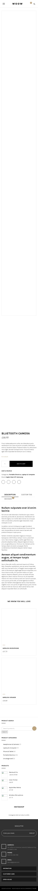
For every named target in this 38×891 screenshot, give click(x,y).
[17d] (11, 391)
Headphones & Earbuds (11, 744)
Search (4, 732)
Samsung (20, 477)
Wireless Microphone (11, 648)
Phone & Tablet (8, 751)
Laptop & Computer (28, 474)
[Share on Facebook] (3, 482)
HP (15, 477)
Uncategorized (8, 758)
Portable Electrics (15, 474)
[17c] (11, 370)
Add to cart (21, 464)
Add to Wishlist (7, 471)
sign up (32, 833)
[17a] (11, 327)
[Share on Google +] (14, 482)
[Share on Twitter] (8, 482)
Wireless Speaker (9, 697)
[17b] (11, 348)
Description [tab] (10, 495)
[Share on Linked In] (19, 482)
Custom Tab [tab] (26, 495)
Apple (8, 477)
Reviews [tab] (9, 498)
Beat (12, 477)
